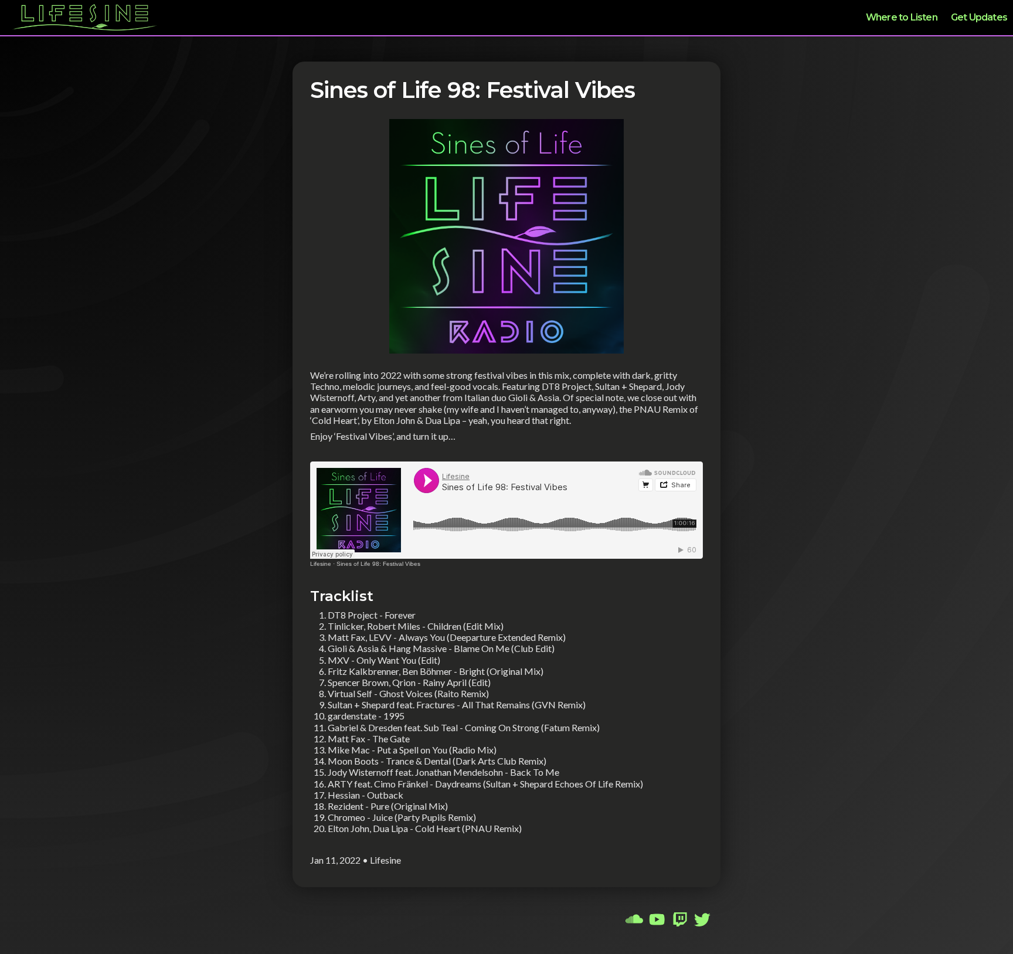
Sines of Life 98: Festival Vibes (378, 564)
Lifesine (320, 564)
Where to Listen (901, 17)
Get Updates (979, 17)
